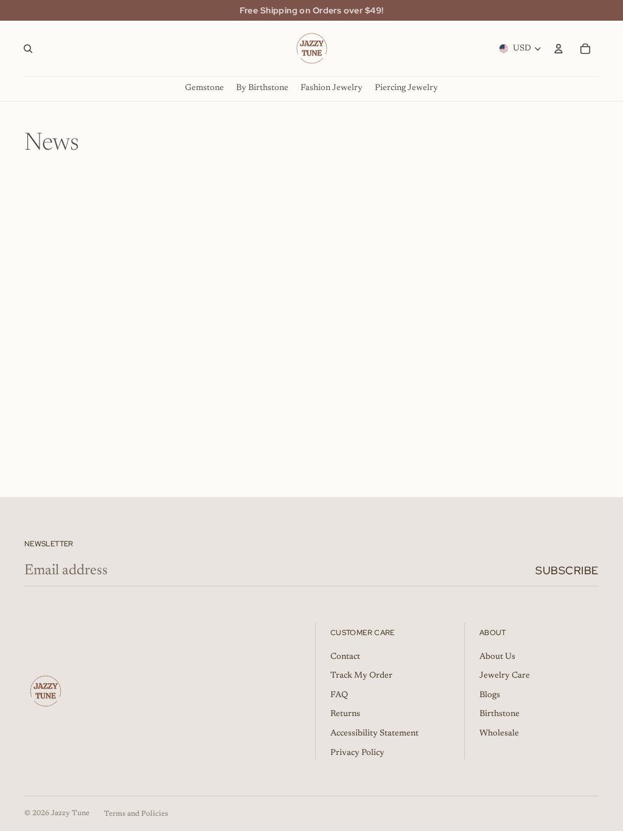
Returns (345, 714)
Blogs (489, 695)
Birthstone (499, 714)
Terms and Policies (136, 814)
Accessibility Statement (374, 733)
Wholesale (499, 733)
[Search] (28, 48)
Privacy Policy (357, 753)
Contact (345, 657)
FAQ (339, 695)
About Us (497, 657)
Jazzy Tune (70, 813)
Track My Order (361, 676)
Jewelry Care (504, 676)
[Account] (558, 48)
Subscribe (567, 570)
